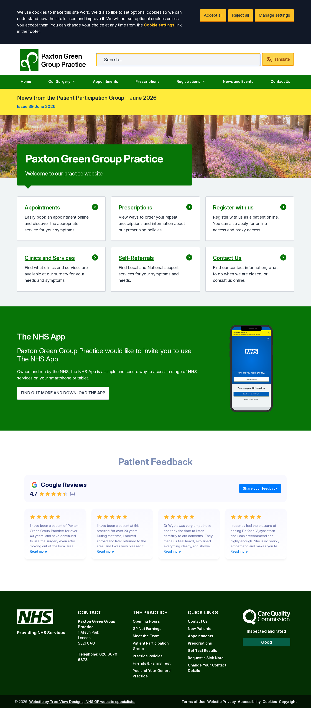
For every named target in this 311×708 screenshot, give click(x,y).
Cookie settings (159, 25)
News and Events (238, 81)
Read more (38, 551)
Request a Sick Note (206, 658)
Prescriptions (147, 81)
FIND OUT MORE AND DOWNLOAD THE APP (63, 392)
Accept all (213, 15)
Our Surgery (59, 81)
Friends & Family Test (152, 663)
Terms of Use (193, 701)
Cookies (270, 701)
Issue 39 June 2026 (36, 106)
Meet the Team (146, 636)
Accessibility (249, 701)
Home (26, 81)
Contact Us (280, 81)
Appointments (105, 81)
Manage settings (274, 15)
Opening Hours (146, 621)
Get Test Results (202, 650)
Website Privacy (221, 701)
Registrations (188, 81)
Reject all (240, 15)
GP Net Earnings (147, 628)
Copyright (288, 701)
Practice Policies (148, 656)
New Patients (199, 628)
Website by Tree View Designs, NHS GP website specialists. (82, 701)
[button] (61, 218)
